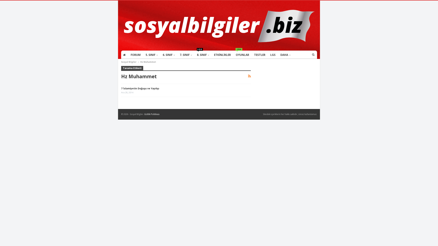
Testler (259, 55)
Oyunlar (242, 54)
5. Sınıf (150, 55)
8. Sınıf (202, 54)
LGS (272, 55)
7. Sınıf (185, 55)
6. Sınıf (167, 55)
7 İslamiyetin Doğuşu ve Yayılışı (140, 88)
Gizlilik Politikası (151, 114)
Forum (136, 55)
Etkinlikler (222, 55)
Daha (284, 55)
